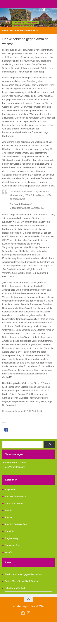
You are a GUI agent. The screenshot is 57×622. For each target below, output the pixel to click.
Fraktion (7, 30)
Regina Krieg (11, 538)
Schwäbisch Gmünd (15, 588)
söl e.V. (8, 552)
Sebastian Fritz (12, 545)
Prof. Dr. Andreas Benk (16, 524)
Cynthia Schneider (14, 503)
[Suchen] (49, 444)
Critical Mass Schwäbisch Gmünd (21, 581)
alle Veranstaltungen (15, 467)
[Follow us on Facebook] (23, 613)
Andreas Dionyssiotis (15, 496)
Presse (19, 30)
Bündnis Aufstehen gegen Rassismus (23, 574)
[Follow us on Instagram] (28, 613)
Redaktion (31, 30)
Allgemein (10, 489)
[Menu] (53, 4)
